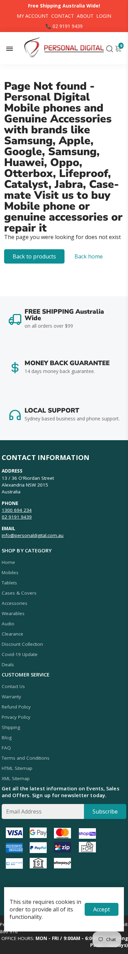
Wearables (13, 613)
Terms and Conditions (25, 758)
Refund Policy (16, 707)
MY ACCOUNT (32, 16)
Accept (101, 909)
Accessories (14, 603)
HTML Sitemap (17, 768)
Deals (8, 664)
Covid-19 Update (20, 654)
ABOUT (85, 16)
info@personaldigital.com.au (32, 535)
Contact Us (13, 686)
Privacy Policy (16, 717)
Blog (7, 737)
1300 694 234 (17, 510)
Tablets (9, 583)
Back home (88, 256)
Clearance (12, 634)
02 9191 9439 (17, 517)
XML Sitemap (16, 778)
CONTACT (62, 16)
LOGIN (103, 16)
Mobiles (10, 572)
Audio (8, 624)
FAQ (6, 748)
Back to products (34, 256)
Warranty (11, 697)
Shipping (11, 727)
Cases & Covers (19, 593)
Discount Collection (22, 644)
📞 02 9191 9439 (64, 26)
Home (8, 562)
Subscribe (105, 811)
